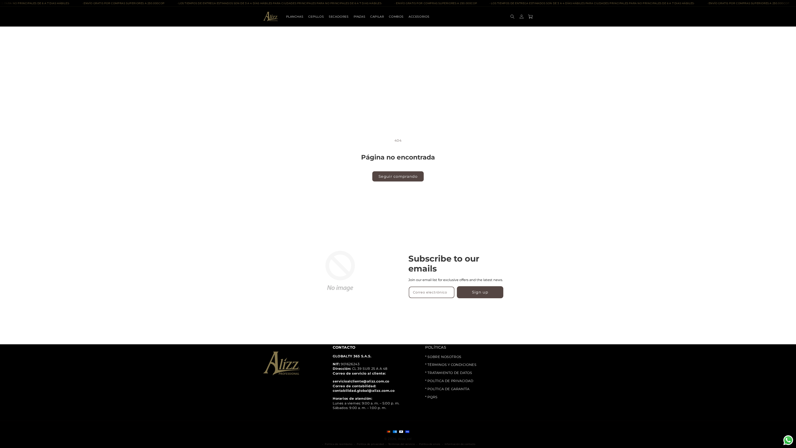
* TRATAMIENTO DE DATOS (448, 373)
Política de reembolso (339, 444)
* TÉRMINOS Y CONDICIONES (450, 365)
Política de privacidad (370, 444)
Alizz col (405, 439)
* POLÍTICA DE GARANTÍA (447, 389)
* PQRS (431, 397)
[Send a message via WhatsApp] (788, 440)
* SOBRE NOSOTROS (443, 357)
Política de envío (429, 444)
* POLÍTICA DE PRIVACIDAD (449, 381)
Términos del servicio (401, 444)
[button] (338, 16)
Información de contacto (460, 444)
